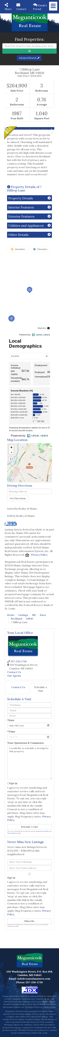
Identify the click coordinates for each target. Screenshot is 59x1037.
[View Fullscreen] (11, 459)
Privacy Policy (39, 554)
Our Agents (14, 675)
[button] (29, 51)
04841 (29, 618)
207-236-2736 (18, 661)
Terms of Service (12, 833)
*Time (11, 731)
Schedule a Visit (40, 689)
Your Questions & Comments (25, 742)
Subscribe (29, 921)
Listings (23, 615)
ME (34, 615)
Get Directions (18, 498)
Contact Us (14, 672)
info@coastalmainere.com (33, 978)
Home (10, 615)
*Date (10, 720)
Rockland (16, 618)
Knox (43, 615)
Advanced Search (28, 57)
